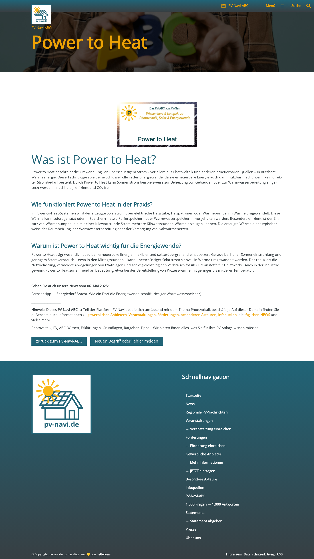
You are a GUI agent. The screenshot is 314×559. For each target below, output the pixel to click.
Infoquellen (195, 487)
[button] (308, 5)
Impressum (234, 554)
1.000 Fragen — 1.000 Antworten (212, 504)
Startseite (193, 395)
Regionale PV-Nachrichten (207, 412)
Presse (191, 529)
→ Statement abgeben (204, 520)
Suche (296, 5)
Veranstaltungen (199, 420)
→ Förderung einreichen (206, 445)
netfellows (104, 554)
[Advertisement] (157, 83)
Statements (195, 512)
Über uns (193, 537)
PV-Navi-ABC (238, 5)
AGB (280, 554)
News (190, 403)
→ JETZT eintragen (200, 470)
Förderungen (196, 437)
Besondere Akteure (201, 479)
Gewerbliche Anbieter (203, 453)
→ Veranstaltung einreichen (208, 428)
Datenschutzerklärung (259, 554)
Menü (270, 5)
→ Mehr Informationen (204, 462)
